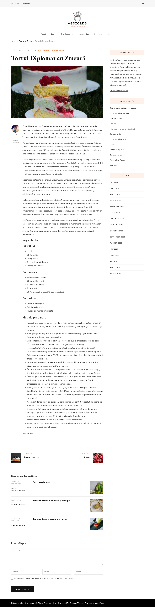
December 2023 (117, 219)
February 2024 (117, 206)
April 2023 (115, 267)
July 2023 (114, 249)
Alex (15, 135)
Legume (14, 490)
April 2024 (115, 194)
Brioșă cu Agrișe (117, 149)
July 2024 (114, 182)
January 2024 (116, 213)
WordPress (99, 603)
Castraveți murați (42, 482)
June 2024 (114, 188)
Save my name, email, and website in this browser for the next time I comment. (45, 578)
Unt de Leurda (116, 118)
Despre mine (84, 34)
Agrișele (113, 165)
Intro (53, 34)
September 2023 (117, 237)
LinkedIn (26, 4)
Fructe (38, 50)
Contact (110, 34)
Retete (97, 34)
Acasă (43, 34)
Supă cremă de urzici (118, 139)
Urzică (112, 144)
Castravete (16, 488)
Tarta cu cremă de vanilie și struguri (52, 500)
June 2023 (114, 255)
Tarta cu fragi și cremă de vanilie (50, 519)
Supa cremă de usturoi (119, 113)
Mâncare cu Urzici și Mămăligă (122, 129)
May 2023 (114, 261)
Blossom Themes (77, 603)
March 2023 (115, 273)
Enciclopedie (66, 34)
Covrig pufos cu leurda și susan (123, 108)
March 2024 (115, 200)
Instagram (15, 4)
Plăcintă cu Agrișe (117, 160)
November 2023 (117, 225)
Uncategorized (57, 50)
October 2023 (116, 231)
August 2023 (116, 243)
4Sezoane (30, 603)
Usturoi (113, 123)
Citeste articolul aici (119, 90)
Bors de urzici (115, 134)
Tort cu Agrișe (116, 155)
